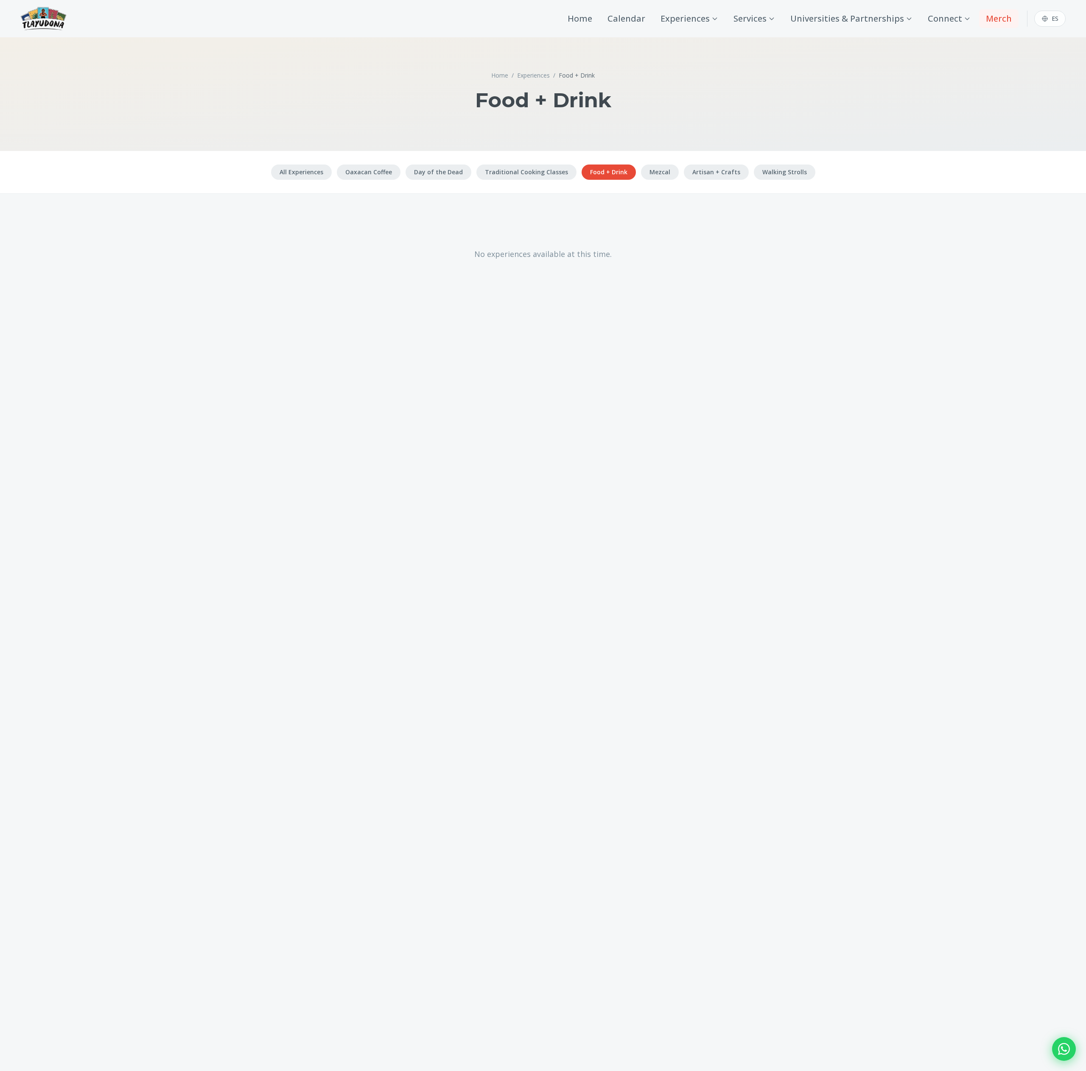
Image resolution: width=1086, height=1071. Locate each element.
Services (750, 18)
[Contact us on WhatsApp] (1064, 1049)
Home (580, 18)
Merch (999, 18)
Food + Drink (608, 172)
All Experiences (301, 172)
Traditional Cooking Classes (526, 172)
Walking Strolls (784, 172)
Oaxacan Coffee (368, 172)
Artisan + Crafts (716, 172)
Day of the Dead (438, 172)
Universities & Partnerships (847, 18)
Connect (945, 18)
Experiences (685, 18)
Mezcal (659, 172)
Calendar (626, 18)
